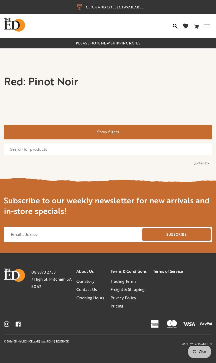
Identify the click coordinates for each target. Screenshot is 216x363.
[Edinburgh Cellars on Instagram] (6, 324)
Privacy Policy (123, 298)
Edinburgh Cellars (27, 342)
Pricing (117, 306)
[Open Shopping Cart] (196, 26)
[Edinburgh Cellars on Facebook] (18, 324)
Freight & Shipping (127, 289)
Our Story (85, 281)
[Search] (175, 26)
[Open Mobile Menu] (207, 26)
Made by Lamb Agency (196, 344)
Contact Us (86, 289)
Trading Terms (123, 281)
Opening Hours (90, 298)
